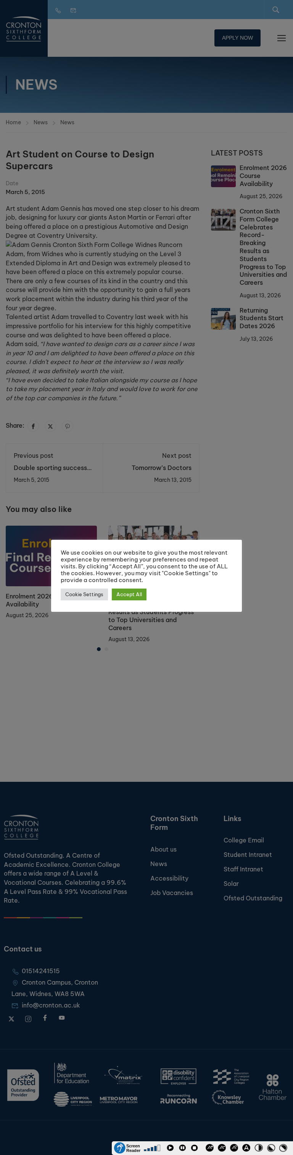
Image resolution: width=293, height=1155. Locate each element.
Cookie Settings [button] (84, 594)
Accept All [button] (129, 594)
